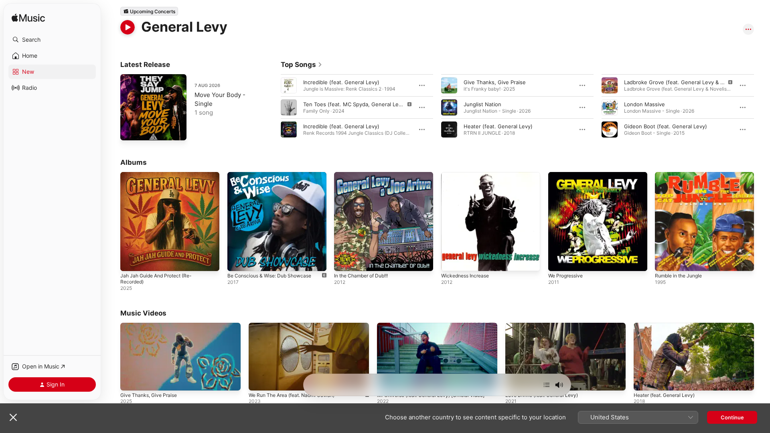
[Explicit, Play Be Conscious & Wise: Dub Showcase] (237, 261)
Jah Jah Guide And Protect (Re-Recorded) (160, 178)
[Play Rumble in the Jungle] (665, 261)
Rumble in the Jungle (681, 175)
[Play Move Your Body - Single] (130, 130)
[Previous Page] (272, 107)
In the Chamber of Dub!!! (365, 175)
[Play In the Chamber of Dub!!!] (344, 261)
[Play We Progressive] (558, 261)
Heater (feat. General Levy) (498, 126)
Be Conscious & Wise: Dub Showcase (273, 175)
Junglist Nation (482, 104)
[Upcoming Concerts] (149, 11)
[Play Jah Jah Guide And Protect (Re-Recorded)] (130, 261)
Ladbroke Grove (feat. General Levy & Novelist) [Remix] (693, 82)
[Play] (127, 27)
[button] (52, 40)
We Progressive (567, 175)
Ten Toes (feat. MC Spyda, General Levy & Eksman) (367, 104)
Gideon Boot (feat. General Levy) (665, 126)
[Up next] (546, 385)
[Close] (13, 417)
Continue (732, 417)
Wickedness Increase (467, 175)
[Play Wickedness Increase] (451, 261)
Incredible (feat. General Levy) (341, 82)
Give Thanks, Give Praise (495, 82)
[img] (28, 18)
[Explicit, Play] (289, 107)
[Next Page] (762, 107)
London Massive (644, 104)
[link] (301, 64)
